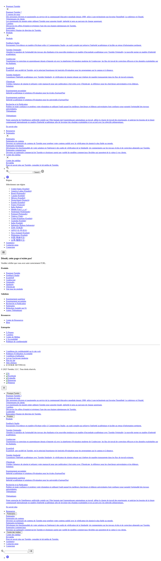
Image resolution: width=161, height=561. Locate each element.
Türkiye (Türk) (17, 216)
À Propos (10, 332)
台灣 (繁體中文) (18, 240)
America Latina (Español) (21, 191)
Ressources (10, 131)
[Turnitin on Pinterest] (10, 383)
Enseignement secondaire (16, 301)
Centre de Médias (13, 337)
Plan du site (10, 360)
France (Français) (18, 205)
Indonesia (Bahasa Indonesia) (22, 225)
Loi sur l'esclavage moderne (17, 358)
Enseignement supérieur (15, 299)
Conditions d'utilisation (15, 356)
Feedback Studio (12, 275)
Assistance (10, 243)
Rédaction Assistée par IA (16, 308)
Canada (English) (18, 196)
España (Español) (18, 202)
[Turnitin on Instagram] (11, 380)
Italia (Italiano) (17, 207)
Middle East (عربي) (19, 209)
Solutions (9, 86)
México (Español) (18, 198)
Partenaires (10, 133)
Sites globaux (11, 363)
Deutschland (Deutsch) (20, 200)
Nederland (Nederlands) (20, 212)
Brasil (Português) (18, 193)
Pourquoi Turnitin (13, 6)
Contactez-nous (12, 245)
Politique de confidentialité (16, 341)
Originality (10, 282)
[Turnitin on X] (8, 373)
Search (36, 172)
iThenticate (10, 287)
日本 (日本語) (17, 228)
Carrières (9, 335)
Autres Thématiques (14, 310)
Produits (9, 33)
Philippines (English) (19, 235)
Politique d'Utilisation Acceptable (19, 354)
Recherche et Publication (16, 303)
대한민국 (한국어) (19, 230)
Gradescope (10, 280)
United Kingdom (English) (21, 218)
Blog (8, 322)
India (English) (17, 223)
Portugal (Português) (19, 214)
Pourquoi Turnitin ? (14, 12)
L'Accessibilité (12, 339)
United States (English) (20, 189)
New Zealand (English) (20, 233)
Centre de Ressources (14, 320)
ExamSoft (10, 278)
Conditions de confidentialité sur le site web (23, 351)
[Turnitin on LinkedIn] (10, 378)
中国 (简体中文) (18, 237)
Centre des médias (13, 155)
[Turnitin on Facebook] (11, 376)
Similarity (10, 284)
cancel (42, 171)
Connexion (10, 247)
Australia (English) (18, 221)
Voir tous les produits (14, 289)
